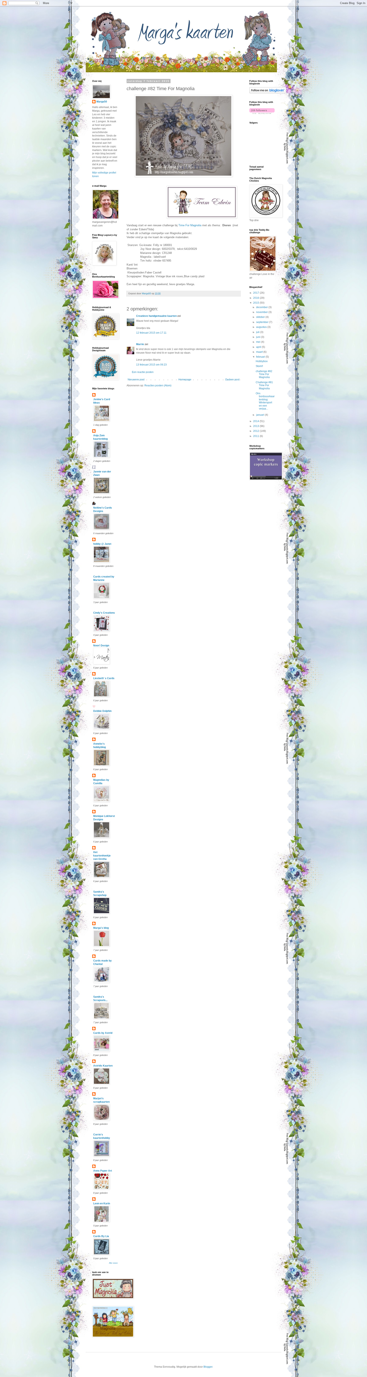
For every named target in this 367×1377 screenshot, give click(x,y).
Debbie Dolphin (102, 711)
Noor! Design (101, 645)
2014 (256, 421)
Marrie (140, 344)
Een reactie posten (143, 372)
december (262, 307)
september (262, 322)
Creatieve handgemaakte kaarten (156, 315)
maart (259, 351)
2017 (256, 292)
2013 (256, 426)
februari (261, 356)
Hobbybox (262, 361)
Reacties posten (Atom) (157, 385)
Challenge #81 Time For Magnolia (264, 385)
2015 (256, 302)
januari (260, 414)
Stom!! (259, 366)
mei (258, 341)
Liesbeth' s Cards (103, 678)
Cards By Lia (101, 1236)
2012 (256, 431)
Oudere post (232, 379)
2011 (256, 436)
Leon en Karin (101, 1203)
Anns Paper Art (102, 1170)
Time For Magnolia (189, 225)
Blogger (207, 1366)
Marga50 (101, 101)
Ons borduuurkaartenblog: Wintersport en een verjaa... (265, 401)
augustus (261, 327)
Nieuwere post (136, 379)
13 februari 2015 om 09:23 (151, 364)
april (259, 347)
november (262, 312)
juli (258, 332)
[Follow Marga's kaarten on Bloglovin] (267, 92)
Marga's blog (101, 927)
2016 (256, 297)
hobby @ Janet (102, 543)
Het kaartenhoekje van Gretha (102, 856)
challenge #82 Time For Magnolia (264, 374)
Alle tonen (113, 1263)
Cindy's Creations (104, 612)
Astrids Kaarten (103, 1065)
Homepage (184, 379)
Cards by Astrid (102, 1032)
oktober (260, 317)
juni (258, 337)
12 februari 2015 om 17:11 (151, 332)
